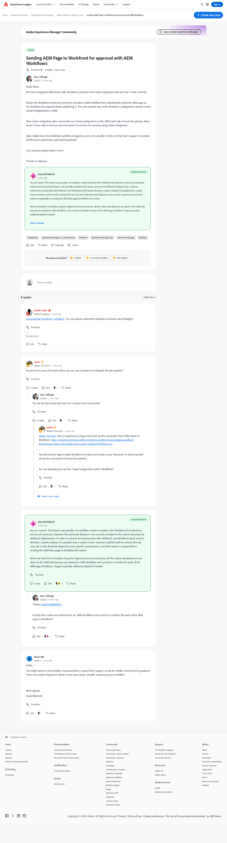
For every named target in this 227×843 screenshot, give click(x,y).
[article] (88, 328)
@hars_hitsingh (47, 436)
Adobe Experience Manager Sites (70, 15)
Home (4, 15)
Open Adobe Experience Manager (181, 31)
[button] (208, 15)
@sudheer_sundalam (53, 318)
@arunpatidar (33, 318)
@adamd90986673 (51, 604)
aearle (37, 361)
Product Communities (19, 15)
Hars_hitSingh (41, 76)
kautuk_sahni (40, 310)
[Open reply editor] (88, 282)
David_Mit (39, 656)
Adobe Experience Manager (42, 15)
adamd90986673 (46, 174)
